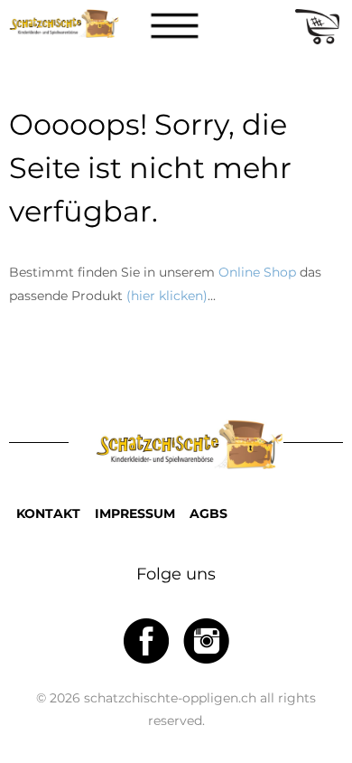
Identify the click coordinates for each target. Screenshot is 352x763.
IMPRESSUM (135, 513)
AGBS (208, 513)
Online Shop (257, 272)
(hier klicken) (167, 295)
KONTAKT (48, 513)
